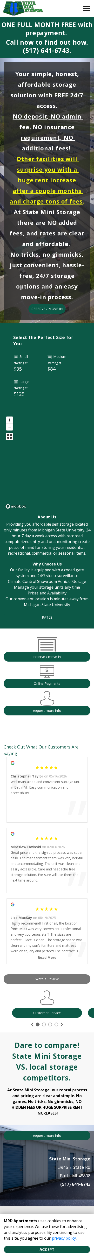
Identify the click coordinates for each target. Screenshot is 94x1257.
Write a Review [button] (47, 979)
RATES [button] (47, 617)
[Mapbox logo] (15, 506)
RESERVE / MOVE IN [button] (47, 308)
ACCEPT (47, 1249)
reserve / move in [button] (47, 656)
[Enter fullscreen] (9, 436)
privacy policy (64, 1238)
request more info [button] (47, 710)
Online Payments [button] (47, 683)
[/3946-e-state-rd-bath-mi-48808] (47, 649)
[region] (47, 462)
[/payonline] (47, 676)
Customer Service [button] (47, 1012)
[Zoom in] (9, 420)
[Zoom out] (9, 427)
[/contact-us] (47, 703)
